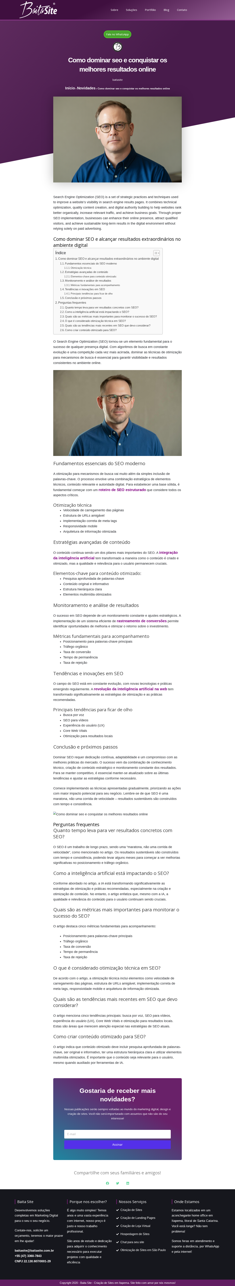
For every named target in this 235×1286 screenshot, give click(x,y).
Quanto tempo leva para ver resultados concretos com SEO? (101, 307)
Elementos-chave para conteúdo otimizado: (94, 276)
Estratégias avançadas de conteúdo (86, 272)
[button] (107, 1183)
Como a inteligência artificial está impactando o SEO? (97, 311)
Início (70, 88)
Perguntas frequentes (72, 302)
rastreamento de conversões (142, 621)
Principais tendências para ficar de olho (92, 293)
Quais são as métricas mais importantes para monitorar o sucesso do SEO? (111, 316)
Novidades (86, 88)
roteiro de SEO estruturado (122, 490)
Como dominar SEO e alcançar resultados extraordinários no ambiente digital (108, 258)
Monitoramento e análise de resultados (88, 280)
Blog (166, 10)
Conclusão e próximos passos (83, 297)
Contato (182, 10)
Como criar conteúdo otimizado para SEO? (91, 330)
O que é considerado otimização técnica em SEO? (95, 320)
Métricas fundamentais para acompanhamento (95, 285)
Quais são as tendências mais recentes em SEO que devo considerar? (107, 325)
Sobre (114, 10)
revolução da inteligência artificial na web (130, 689)
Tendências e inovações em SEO (85, 289)
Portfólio (150, 10)
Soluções (131, 10)
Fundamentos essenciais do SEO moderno (91, 263)
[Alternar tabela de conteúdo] (155, 253)
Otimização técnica (81, 268)
